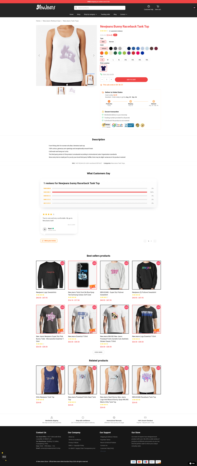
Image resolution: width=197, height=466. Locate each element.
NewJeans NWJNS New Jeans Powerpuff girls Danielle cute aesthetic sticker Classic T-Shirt (114, 338)
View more (99, 352)
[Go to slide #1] (61, 91)
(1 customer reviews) (116, 31)
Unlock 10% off (4, 457)
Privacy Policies (73, 442)
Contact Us (103, 445)
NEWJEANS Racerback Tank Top (144, 397)
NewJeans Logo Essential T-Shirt (144, 336)
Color (102, 45)
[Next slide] (94, 55)
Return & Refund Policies (108, 442)
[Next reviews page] (155, 241)
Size (101, 56)
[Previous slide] (39, 55)
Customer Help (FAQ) (107, 448)
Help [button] (193, 463)
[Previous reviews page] (145, 241)
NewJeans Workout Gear (52, 21)
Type (101, 38)
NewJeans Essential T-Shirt (78, 336)
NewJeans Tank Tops (71, 21)
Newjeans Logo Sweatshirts (46, 292)
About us (71, 437)
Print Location (104, 63)
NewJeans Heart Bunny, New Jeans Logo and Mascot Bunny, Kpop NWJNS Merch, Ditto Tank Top (114, 399)
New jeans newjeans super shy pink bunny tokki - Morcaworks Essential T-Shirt (50, 338)
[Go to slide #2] (72, 91)
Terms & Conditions (75, 440)
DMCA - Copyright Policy (76, 445)
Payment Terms (105, 440)
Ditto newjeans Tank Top (45, 397)
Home (38, 21)
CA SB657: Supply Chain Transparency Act (82, 448)
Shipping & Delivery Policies (108, 437)
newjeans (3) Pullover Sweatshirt (144, 292)
